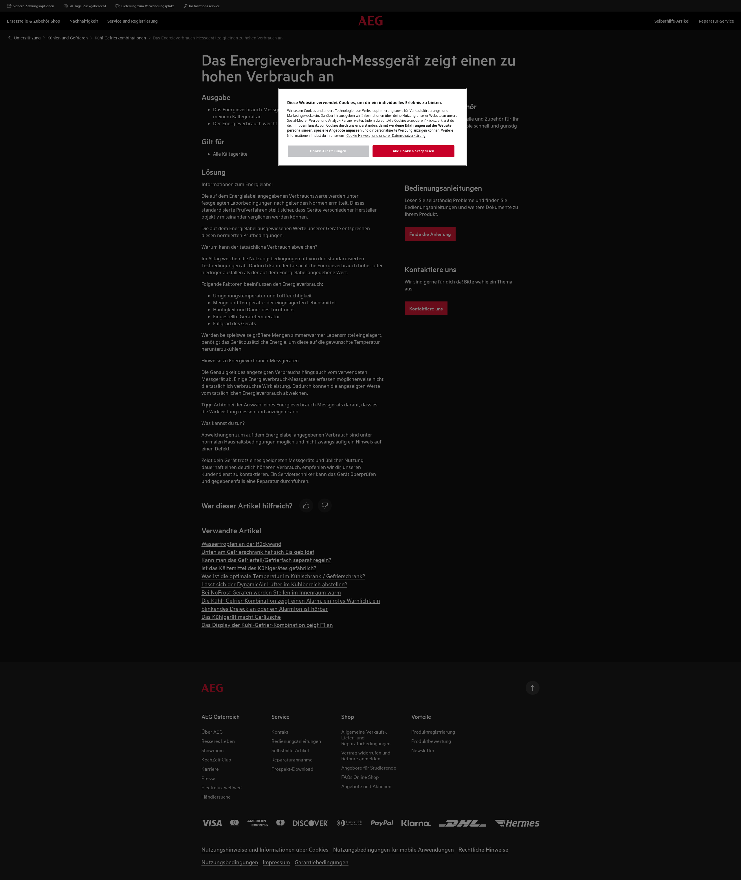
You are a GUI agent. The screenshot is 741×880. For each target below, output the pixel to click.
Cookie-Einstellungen (328, 151)
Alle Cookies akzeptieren (413, 151)
